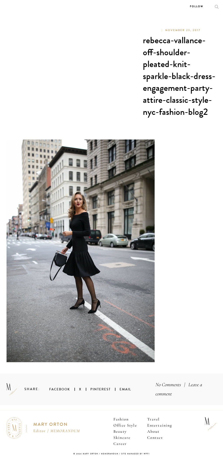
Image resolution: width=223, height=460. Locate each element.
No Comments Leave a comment (178, 389)
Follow (196, 6)
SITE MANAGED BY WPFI (135, 454)
